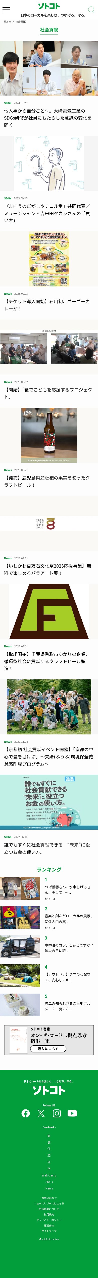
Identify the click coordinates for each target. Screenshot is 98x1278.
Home (7, 21)
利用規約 (49, 1214)
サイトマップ (49, 1231)
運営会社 (49, 1225)
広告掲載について (49, 1209)
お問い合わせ (49, 1198)
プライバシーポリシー (49, 1220)
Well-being (49, 1175)
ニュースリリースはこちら (49, 1203)
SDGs (49, 1181)
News (49, 1188)
